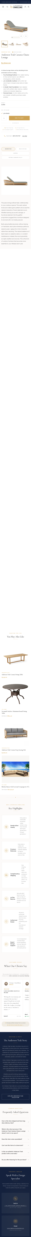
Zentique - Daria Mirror (15, 983)
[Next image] (26, 36)
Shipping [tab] (15, 153)
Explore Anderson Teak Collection (15, 1096)
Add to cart (19, 118)
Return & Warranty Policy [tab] (15, 157)
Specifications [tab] (23, 148)
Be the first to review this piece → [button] (15, 1025)
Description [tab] (8, 148)
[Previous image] (21, 36)
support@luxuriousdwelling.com (15, 1228)
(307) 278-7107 (16, 136)
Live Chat (24, 136)
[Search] (7, 7)
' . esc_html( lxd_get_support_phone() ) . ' (15, 1205)
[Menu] (3, 7)
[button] (13, 37)
